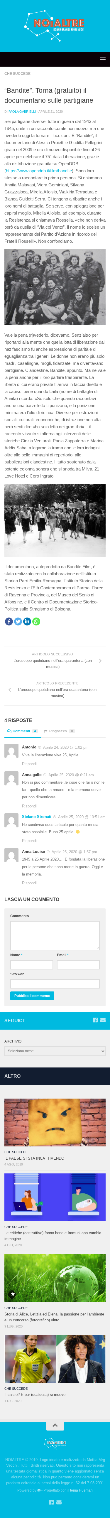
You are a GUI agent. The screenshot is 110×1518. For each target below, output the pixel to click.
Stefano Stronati (36, 816)
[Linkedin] (27, 621)
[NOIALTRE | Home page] (55, 26)
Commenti (24, 731)
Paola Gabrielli (22, 111)
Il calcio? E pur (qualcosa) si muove (34, 1394)
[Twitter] (18, 621)
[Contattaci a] (103, 1020)
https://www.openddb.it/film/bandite (39, 170)
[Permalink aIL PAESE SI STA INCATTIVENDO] (55, 1122)
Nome (16, 955)
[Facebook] (9, 621)
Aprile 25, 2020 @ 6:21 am (70, 775)
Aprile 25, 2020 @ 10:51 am (81, 817)
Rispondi (29, 764)
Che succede (17, 74)
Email (63, 955)
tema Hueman (81, 1490)
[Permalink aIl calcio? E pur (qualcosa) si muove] (55, 1359)
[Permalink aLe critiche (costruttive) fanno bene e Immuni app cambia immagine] (55, 1197)
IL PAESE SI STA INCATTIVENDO (34, 1158)
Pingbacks (61, 731)
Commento (19, 916)
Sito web (17, 974)
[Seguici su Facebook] (95, 1020)
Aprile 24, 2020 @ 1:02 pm (65, 747)
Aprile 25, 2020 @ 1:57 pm (73, 852)
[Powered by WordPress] (39, 1490)
